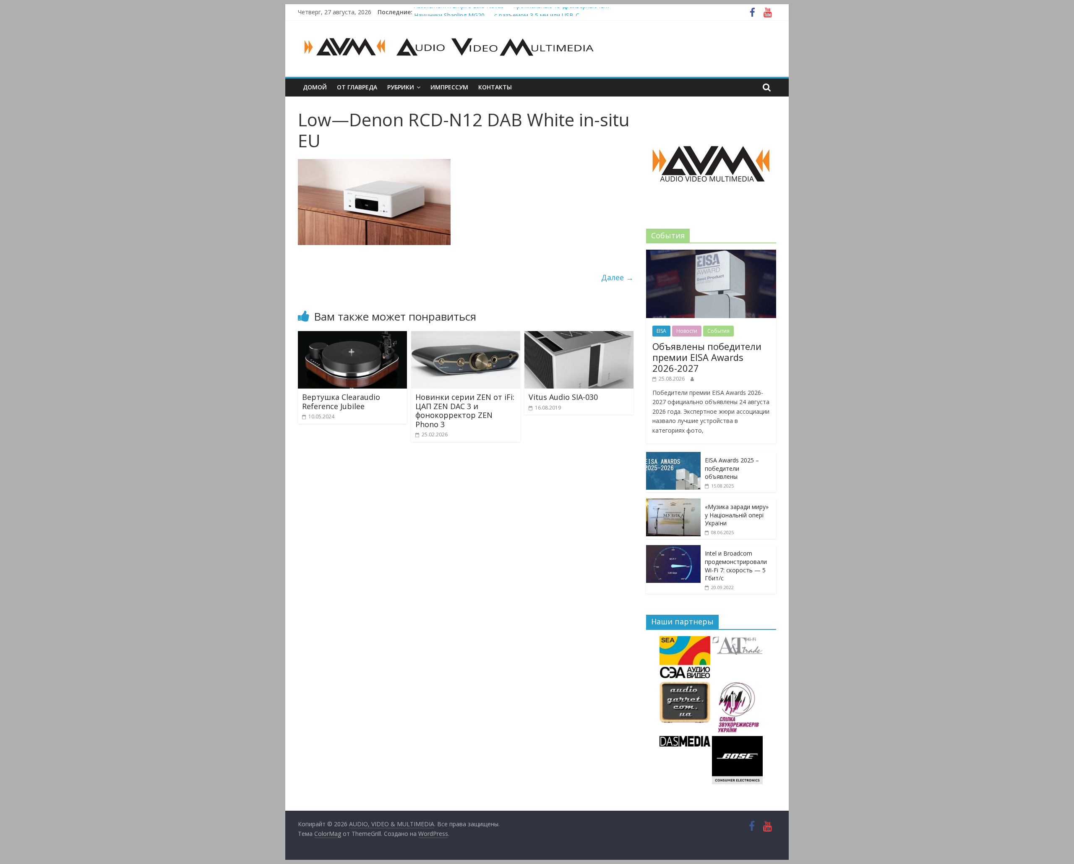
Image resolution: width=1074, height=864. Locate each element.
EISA (661, 330)
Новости (686, 330)
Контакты (495, 87)
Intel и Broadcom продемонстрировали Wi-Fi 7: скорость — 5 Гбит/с (736, 565)
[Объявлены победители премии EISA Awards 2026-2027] (711, 254)
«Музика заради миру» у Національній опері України (737, 515)
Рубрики (400, 87)
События (718, 330)
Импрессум (449, 87)
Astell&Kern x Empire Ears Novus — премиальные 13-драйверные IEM (511, 12)
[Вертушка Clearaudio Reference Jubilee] (352, 336)
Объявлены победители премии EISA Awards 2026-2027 (706, 357)
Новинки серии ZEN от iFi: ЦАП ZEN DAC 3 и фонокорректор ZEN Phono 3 (464, 410)
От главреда (357, 87)
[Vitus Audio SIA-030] (578, 336)
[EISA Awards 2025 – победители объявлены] (673, 456)
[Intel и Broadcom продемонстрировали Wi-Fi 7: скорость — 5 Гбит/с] (673, 549)
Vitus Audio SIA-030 (563, 397)
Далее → (617, 277)
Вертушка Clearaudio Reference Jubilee (341, 401)
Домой (315, 87)
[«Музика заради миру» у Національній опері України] (673, 503)
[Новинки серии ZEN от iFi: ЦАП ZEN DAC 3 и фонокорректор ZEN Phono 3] (465, 336)
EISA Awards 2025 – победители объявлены (732, 468)
